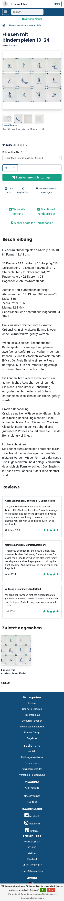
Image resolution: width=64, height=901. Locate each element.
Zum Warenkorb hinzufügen (33, 177)
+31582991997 (34, 865)
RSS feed (32, 802)
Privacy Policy (32, 763)
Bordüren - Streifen (32, 720)
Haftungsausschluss (32, 757)
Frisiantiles (13, 45)
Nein (51, 890)
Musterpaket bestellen (32, 726)
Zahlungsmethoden (32, 769)
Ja (43, 890)
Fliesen (32, 703)
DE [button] (33, 883)
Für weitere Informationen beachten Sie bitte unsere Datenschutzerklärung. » (32, 896)
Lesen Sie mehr (10, 125)
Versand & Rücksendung (32, 775)
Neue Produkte (32, 796)
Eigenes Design (32, 732)
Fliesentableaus (32, 715)
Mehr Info (10, 190)
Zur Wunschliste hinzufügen (47, 190)
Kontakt (32, 751)
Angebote (32, 738)
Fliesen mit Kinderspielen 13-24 (25, 25)
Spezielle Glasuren (32, 709)
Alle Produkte (32, 787)
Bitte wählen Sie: (12, 152)
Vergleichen (23, 192)
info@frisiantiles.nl (33, 871)
